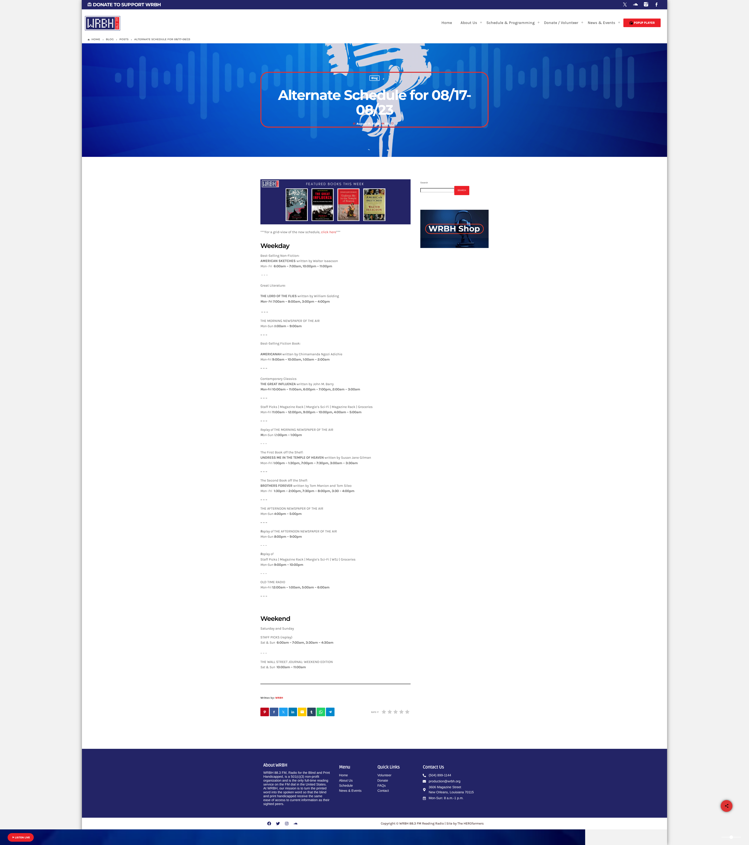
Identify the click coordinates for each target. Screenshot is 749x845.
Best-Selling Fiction (451, 327)
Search (424, 182)
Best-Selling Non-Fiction (455, 366)
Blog (374, 78)
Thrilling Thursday (443, 294)
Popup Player (642, 23)
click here (328, 232)
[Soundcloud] (635, 5)
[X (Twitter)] (625, 5)
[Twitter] (278, 823)
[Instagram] (646, 5)
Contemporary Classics (454, 346)
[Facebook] (656, 5)
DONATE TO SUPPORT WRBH (124, 4)
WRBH (279, 697)
